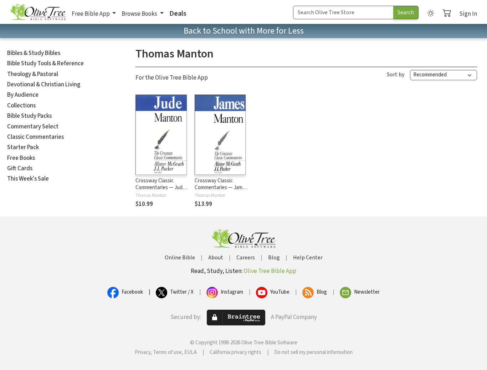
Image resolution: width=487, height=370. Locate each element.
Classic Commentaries (35, 137)
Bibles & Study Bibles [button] (33, 53)
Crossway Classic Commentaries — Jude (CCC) (160, 187)
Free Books (21, 158)
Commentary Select (32, 126)
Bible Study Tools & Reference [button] (45, 63)
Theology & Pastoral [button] (32, 74)
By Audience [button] (23, 95)
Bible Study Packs (29, 116)
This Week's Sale (28, 178)
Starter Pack (23, 147)
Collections (21, 105)
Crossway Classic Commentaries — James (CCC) (221, 187)
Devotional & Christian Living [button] (43, 84)
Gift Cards (19, 168)
